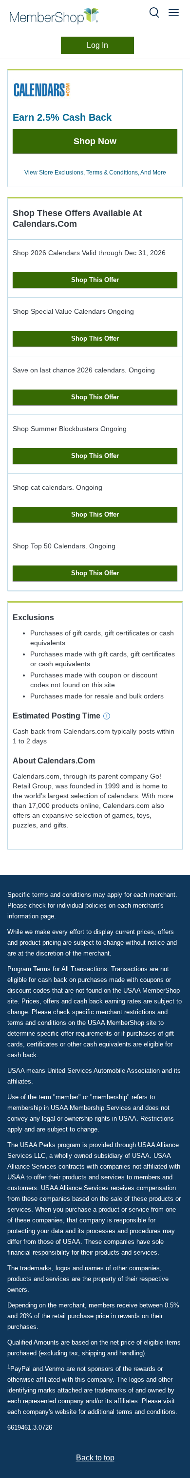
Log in (97, 45)
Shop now (95, 141)
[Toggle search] (154, 12)
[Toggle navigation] (174, 12)
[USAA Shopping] (62, 16)
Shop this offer (95, 279)
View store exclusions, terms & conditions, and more (95, 172)
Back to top (95, 1458)
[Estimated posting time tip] (106, 716)
